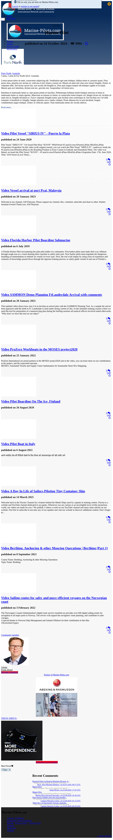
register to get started (30, 6)
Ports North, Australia (10, 73)
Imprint (10, 823)
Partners (10, 825)
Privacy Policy (21, 823)
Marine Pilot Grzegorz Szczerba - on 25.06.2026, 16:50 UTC (58, 795)
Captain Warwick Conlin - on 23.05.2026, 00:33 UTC (61, 806)
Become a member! (9, 672)
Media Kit (11, 828)
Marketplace (12, 49)
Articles (10, 41)
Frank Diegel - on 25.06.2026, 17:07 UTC (65, 790)
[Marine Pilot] (13, 70)
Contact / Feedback (15, 818)
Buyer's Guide (13, 46)
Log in (15, 6)
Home (9, 16)
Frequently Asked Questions (19, 820)
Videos (10, 44)
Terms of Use (35, 823)
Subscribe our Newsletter (47, 762)
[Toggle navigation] (3, 19)
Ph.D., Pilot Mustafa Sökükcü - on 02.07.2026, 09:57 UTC (59, 785)
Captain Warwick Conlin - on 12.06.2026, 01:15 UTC (61, 801)
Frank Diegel (7, 668)
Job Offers (11, 18)
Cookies (10, 830)
